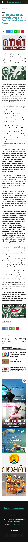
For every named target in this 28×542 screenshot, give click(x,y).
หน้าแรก (3, 8)
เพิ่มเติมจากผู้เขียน (17, 348)
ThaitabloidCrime (7, 26)
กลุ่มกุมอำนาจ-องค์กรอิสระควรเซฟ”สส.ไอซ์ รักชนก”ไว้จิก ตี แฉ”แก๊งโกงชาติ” (18, 369)
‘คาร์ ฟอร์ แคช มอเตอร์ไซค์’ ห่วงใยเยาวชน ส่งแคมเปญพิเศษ (6, 340)
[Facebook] (8, 31)
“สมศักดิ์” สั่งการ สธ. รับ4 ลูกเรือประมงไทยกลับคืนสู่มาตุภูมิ (20, 339)
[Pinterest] (22, 31)
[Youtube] (21, 535)
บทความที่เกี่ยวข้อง (7, 348)
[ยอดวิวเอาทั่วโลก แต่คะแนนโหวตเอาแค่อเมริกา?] (5, 361)
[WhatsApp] (18, 31)
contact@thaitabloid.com (16, 524)
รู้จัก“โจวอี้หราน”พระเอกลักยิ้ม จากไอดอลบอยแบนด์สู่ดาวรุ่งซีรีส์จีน (18, 354)
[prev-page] (3, 375)
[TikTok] (13, 535)
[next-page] (5, 375)
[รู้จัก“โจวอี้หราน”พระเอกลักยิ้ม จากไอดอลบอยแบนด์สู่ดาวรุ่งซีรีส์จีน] (5, 354)
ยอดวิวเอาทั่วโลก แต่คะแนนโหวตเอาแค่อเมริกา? (18, 361)
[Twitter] (11, 31)
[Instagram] (10, 535)
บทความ (7, 8)
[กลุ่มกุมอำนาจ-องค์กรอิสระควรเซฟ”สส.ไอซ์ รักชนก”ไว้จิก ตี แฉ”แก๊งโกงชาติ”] (5, 369)
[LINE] (15, 31)
